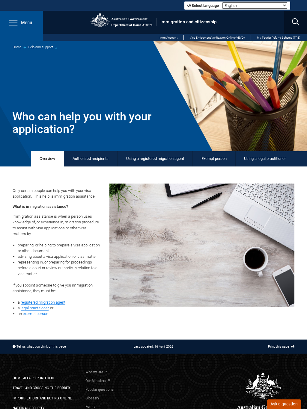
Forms (90, 406)
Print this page (279, 346)
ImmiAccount (168, 37)
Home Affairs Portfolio (33, 378)
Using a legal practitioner (265, 158)
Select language (205, 5)
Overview (47, 158)
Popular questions (99, 389)
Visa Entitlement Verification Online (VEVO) (217, 37)
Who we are (94, 372)
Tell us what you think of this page (41, 346)
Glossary (92, 398)
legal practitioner (35, 308)
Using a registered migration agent (155, 158)
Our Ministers (95, 380)
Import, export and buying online (42, 398)
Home (17, 47)
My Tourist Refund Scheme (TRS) (278, 37)
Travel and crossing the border (41, 388)
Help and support (40, 47)
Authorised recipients (91, 158)
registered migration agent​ (43, 302)
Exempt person (214, 158)
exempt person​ (35, 313)
